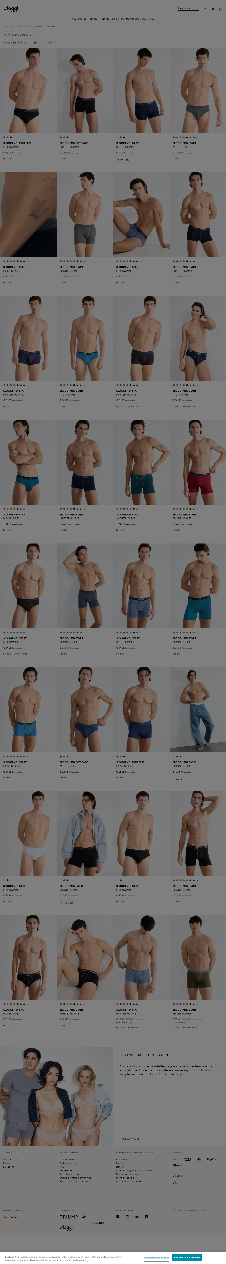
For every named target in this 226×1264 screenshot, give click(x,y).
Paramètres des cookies (156, 1258)
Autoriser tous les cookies (187, 1258)
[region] (113, 1258)
